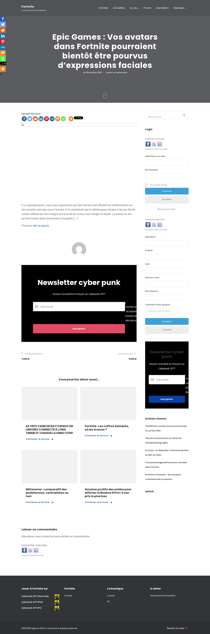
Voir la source (41, 225)
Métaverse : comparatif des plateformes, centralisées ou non (47, 492)
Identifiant (150, 236)
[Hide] (1, 74)
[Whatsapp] (63, 118)
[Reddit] (35, 118)
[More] (71, 118)
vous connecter (44, 536)
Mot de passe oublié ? (166, 209)
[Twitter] (29, 118)
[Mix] (57, 118)
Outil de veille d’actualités (162, 595)
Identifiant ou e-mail (155, 156)
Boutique (179, 8)
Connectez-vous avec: (34, 545)
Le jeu (133, 8)
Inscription (162, 8)
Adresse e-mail (152, 277)
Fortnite (27, 7)
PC (108, 601)
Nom (147, 264)
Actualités (119, 8)
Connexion (167, 329)
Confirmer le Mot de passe (157, 304)
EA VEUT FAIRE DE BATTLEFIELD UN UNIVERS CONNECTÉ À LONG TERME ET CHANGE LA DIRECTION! (49, 429)
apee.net (73, 628)
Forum (147, 8)
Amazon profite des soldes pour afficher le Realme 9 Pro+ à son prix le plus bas (108, 492)
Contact (68, 595)
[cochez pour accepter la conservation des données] (79, 312)
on (92, 72)
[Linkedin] (40, 118)
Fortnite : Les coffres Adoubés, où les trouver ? (107, 428)
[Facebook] (24, 118)
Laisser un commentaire (116, 72)
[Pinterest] (46, 118)
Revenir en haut (175, 628)
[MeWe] (52, 118)
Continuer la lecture (37, 439)
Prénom (149, 250)
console (111, 595)
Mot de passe (151, 169)
